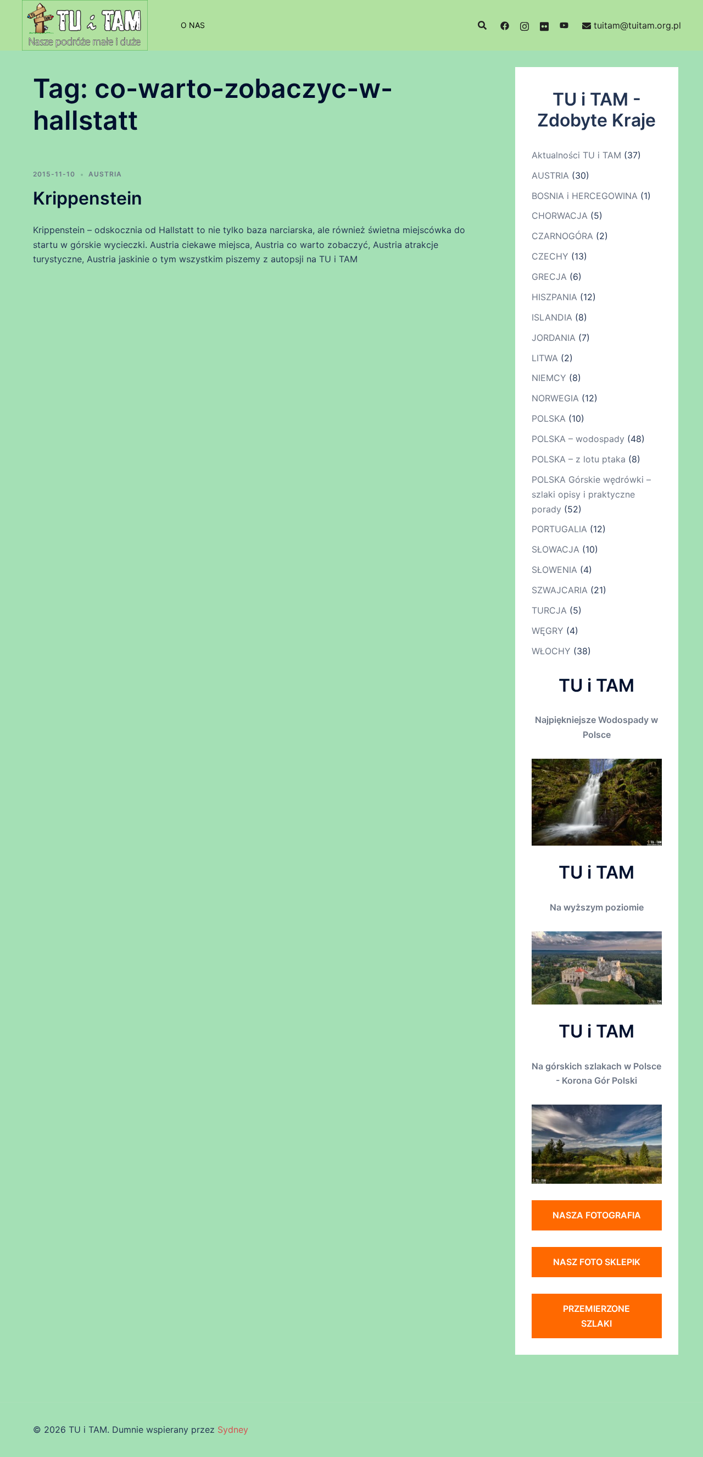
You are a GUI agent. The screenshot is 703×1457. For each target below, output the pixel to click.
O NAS (193, 25)
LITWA (545, 357)
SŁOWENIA (554, 569)
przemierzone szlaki (596, 1316)
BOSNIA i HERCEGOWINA (585, 195)
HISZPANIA (554, 296)
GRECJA (549, 276)
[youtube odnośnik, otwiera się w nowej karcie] (564, 25)
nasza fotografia (597, 1215)
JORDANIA (554, 337)
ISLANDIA (552, 317)
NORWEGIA (555, 398)
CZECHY (550, 256)
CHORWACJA (560, 215)
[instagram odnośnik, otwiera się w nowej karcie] (524, 25)
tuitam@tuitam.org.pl (637, 25)
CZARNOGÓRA (562, 235)
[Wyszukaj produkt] (482, 25)
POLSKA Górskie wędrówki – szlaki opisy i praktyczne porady (591, 494)
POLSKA (549, 418)
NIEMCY (549, 377)
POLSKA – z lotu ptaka (579, 459)
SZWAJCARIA (560, 589)
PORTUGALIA (559, 528)
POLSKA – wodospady (578, 438)
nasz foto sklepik (596, 1261)
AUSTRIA (105, 174)
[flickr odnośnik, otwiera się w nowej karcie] (544, 25)
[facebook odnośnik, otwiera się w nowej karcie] (504, 25)
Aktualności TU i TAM (576, 155)
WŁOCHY (551, 650)
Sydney (232, 1429)
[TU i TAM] (85, 24)
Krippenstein (87, 198)
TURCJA (549, 610)
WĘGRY (547, 630)
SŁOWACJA (555, 549)
